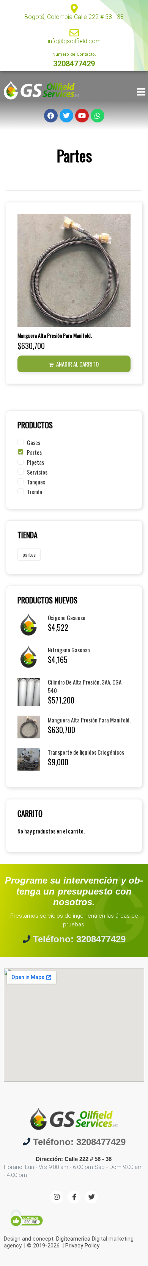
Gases (33, 442)
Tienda (34, 491)
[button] (74, 364)
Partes (34, 452)
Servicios (37, 472)
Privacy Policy (82, 1245)
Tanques (36, 482)
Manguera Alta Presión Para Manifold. (54, 335)
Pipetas (35, 462)
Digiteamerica (73, 1238)
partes (29, 554)
